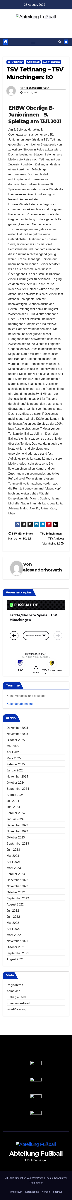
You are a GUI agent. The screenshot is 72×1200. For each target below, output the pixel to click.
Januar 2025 (15, 770)
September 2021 (18, 953)
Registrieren (15, 985)
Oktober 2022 (16, 892)
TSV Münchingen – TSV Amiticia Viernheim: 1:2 (52, 538)
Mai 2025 (13, 746)
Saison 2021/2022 (51, 62)
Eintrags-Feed (16, 997)
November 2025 (17, 733)
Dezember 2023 (17, 825)
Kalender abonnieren (20, 703)
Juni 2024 (13, 807)
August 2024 (15, 794)
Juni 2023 (13, 849)
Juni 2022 (13, 916)
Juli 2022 (13, 910)
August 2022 (15, 904)
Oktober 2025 (16, 740)
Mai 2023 (13, 855)
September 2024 (18, 788)
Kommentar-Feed (18, 1003)
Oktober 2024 (16, 782)
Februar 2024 (16, 813)
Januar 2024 (15, 819)
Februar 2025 (16, 764)
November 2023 (17, 831)
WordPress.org (17, 1009)
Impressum (16, 1191)
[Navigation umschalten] (33, 41)
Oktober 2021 (16, 947)
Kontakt (46, 1191)
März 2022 (14, 935)
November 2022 (17, 886)
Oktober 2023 (16, 837)
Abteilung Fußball (36, 23)
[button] (59, 41)
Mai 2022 (13, 922)
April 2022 (13, 928)
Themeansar (36, 1182)
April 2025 (13, 752)
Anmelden (13, 991)
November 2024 (17, 776)
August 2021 (15, 959)
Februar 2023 (16, 874)
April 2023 (13, 861)
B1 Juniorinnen (15, 62)
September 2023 (18, 843)
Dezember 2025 (17, 727)
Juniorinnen (33, 62)
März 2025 (14, 758)
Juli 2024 (13, 800)
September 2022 (18, 898)
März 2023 (14, 867)
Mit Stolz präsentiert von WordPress (24, 1178)
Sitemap (57, 1191)
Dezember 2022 (17, 880)
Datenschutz (32, 1191)
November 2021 (17, 941)
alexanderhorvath (37, 87)
